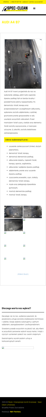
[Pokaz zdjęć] (23, 274)
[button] (38, 8)
